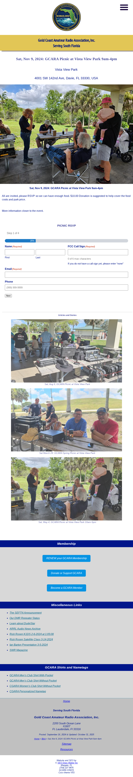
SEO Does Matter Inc (68, 763)
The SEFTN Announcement (26, 612)
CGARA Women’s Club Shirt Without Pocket (35, 686)
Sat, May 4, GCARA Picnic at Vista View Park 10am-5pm (67, 522)
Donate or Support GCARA (66, 573)
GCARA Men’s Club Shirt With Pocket (31, 675)
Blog (44, 739)
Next (8, 296)
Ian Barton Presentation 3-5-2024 (29, 644)
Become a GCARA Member (66, 587)
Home (66, 701)
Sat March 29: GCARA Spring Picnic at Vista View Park (67, 453)
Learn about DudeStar (22, 623)
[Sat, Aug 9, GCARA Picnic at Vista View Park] (66, 351)
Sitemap (66, 744)
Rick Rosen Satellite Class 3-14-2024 (31, 639)
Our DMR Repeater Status (25, 618)
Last (38, 257)
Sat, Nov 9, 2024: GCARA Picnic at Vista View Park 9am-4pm (66, 59)
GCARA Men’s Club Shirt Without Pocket (33, 680)
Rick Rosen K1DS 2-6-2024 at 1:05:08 (32, 634)
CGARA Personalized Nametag (28, 691)
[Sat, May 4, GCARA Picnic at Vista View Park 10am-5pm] (66, 488)
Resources (66, 749)
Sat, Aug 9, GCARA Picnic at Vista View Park (67, 384)
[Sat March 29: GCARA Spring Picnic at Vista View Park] (66, 420)
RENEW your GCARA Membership (66, 558)
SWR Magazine (19, 650)
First (7, 257)
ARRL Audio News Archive (25, 628)
